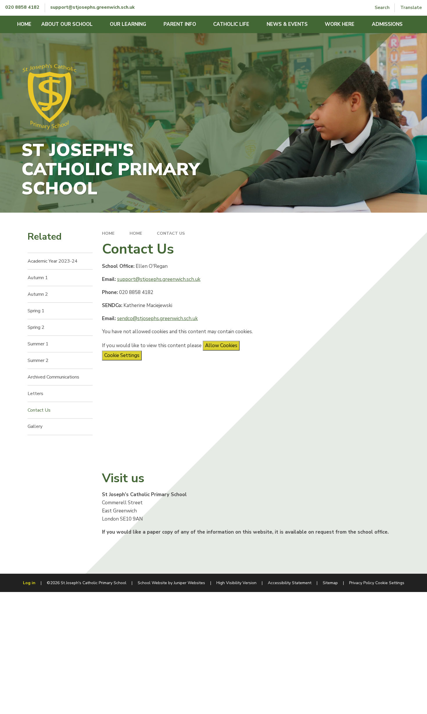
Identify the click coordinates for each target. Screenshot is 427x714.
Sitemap (330, 583)
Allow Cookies (221, 345)
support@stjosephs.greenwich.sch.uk (158, 279)
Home (108, 233)
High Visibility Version (236, 583)
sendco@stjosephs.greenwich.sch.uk (157, 318)
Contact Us (171, 233)
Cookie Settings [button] (389, 583)
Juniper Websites (189, 583)
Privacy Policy (361, 583)
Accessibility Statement (289, 583)
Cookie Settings (121, 355)
